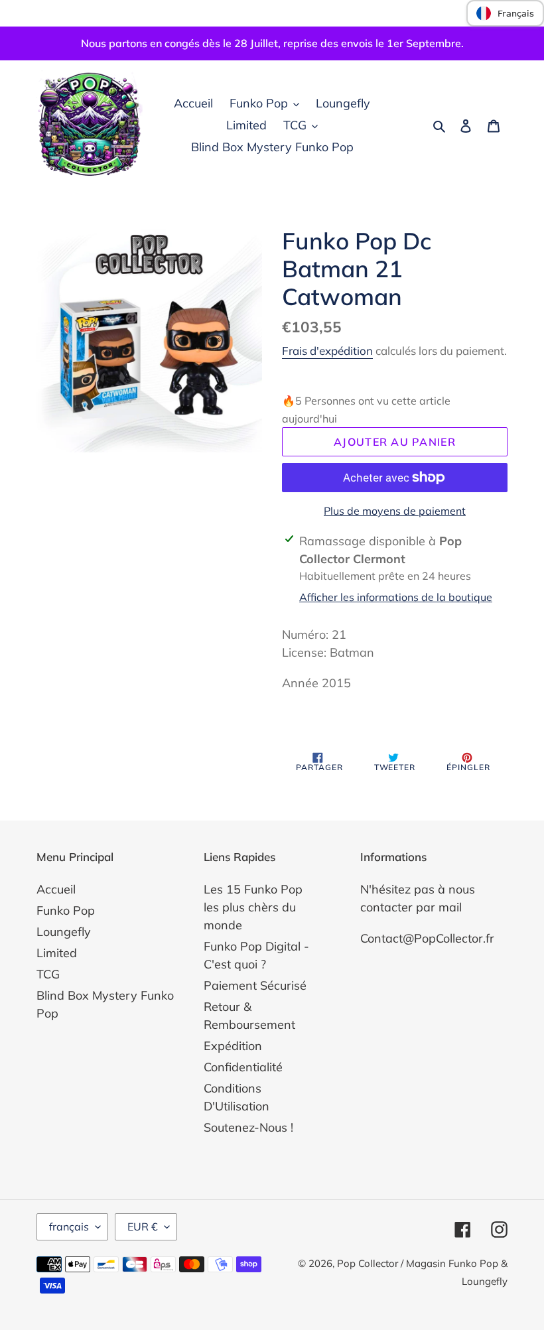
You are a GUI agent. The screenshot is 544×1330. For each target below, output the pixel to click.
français (69, 1226)
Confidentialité (243, 1067)
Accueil (56, 889)
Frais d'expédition (327, 351)
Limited (56, 953)
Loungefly (63, 931)
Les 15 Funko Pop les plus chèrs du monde (253, 907)
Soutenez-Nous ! (248, 1127)
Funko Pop (65, 910)
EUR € (142, 1226)
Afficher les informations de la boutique (395, 597)
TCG (48, 974)
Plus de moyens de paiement (395, 510)
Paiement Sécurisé (255, 985)
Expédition (233, 1045)
